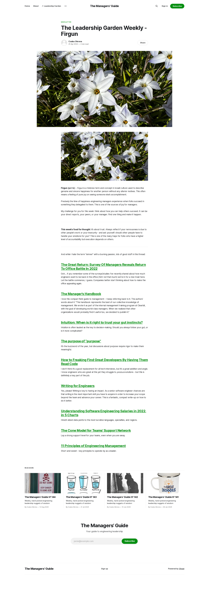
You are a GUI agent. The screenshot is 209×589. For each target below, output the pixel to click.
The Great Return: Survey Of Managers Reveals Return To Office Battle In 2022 (103, 267)
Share (142, 43)
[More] (65, 6)
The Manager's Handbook (81, 294)
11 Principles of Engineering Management (93, 446)
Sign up (104, 569)
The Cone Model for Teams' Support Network (96, 430)
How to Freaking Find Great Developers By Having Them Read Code (104, 362)
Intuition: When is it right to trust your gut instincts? (102, 322)
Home (27, 6)
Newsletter (66, 22)
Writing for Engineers (78, 386)
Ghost (181, 569)
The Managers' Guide (104, 6)
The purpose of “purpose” (81, 341)
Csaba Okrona (75, 41)
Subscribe (177, 6)
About (36, 6)
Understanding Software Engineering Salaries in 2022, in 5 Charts (103, 413)
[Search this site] (157, 6)
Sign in (165, 6)
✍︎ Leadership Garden (51, 6)
